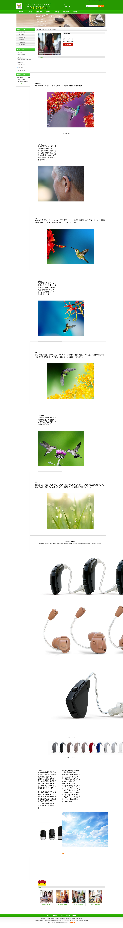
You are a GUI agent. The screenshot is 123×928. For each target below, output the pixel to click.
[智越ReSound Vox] (62, 903)
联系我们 (75, 12)
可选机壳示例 (72, 737)
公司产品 (47, 29)
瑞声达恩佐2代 (21, 65)
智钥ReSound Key (46, 904)
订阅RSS (74, 915)
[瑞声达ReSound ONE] (95, 903)
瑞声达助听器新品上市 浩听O (24, 59)
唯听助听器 (21, 39)
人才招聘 (61, 915)
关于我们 (30, 12)
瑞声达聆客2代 (21, 54)
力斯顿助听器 (22, 42)
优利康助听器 (22, 44)
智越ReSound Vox (62, 904)
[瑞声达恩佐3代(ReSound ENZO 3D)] (78, 903)
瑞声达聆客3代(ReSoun (23, 70)
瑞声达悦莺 (20, 52)
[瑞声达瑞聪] (49, 43)
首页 (43, 29)
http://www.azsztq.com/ (25, 83)
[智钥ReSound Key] (46, 903)
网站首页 (91, 0)
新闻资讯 (48, 12)
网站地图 (95, 0)
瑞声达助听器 (22, 32)
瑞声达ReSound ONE (95, 904)
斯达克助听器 (22, 37)
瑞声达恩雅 (20, 62)
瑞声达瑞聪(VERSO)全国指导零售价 (71, 757)
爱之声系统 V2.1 (55, 922)
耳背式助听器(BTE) (66, 133)
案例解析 (57, 12)
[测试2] (61, 26)
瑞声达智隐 (20, 67)
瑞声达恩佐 (20, 57)
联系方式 (100, 0)
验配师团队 (66, 12)
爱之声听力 (61, 922)
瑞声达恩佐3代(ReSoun (78, 904)
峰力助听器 (21, 34)
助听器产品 (39, 12)
